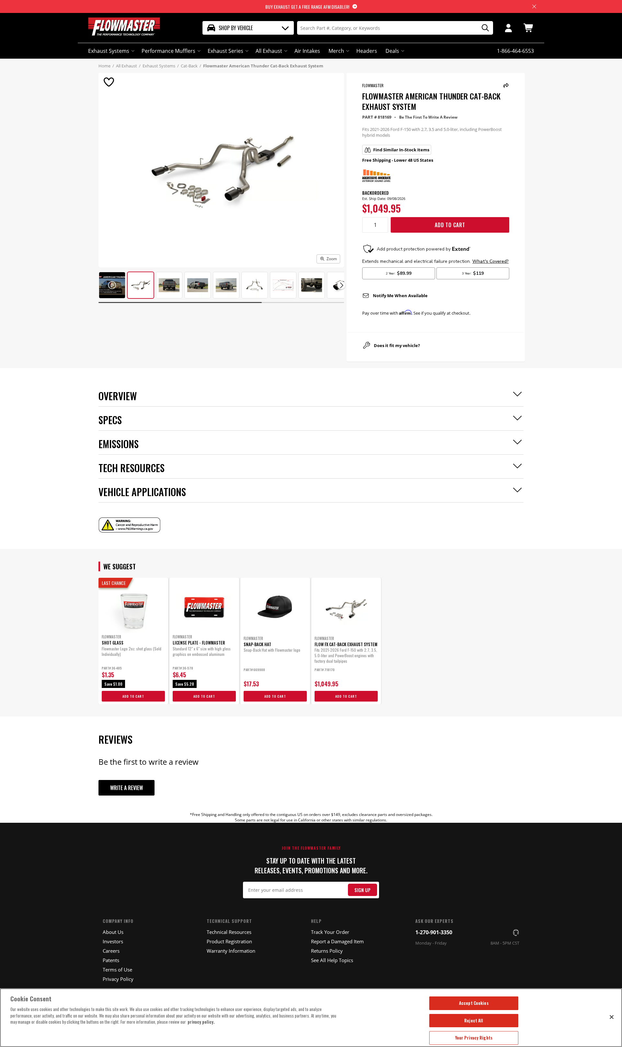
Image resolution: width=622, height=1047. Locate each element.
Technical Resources (229, 932)
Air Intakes (307, 50)
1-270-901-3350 (433, 932)
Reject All (473, 1020)
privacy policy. (201, 1021)
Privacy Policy (118, 979)
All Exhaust (269, 50)
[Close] (612, 1017)
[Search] (483, 28)
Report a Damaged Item (337, 941)
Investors (113, 941)
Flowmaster (373, 85)
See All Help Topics (332, 960)
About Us (113, 932)
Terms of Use (117, 969)
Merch (336, 50)
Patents (111, 960)
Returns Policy (327, 951)
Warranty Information (231, 951)
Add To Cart (450, 225)
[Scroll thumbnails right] (341, 285)
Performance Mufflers (168, 50)
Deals (392, 50)
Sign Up (362, 890)
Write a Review (126, 788)
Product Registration (229, 941)
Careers (111, 951)
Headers (366, 50)
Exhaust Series (225, 50)
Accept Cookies (474, 1003)
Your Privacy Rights (473, 1037)
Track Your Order (330, 932)
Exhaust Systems (108, 50)
